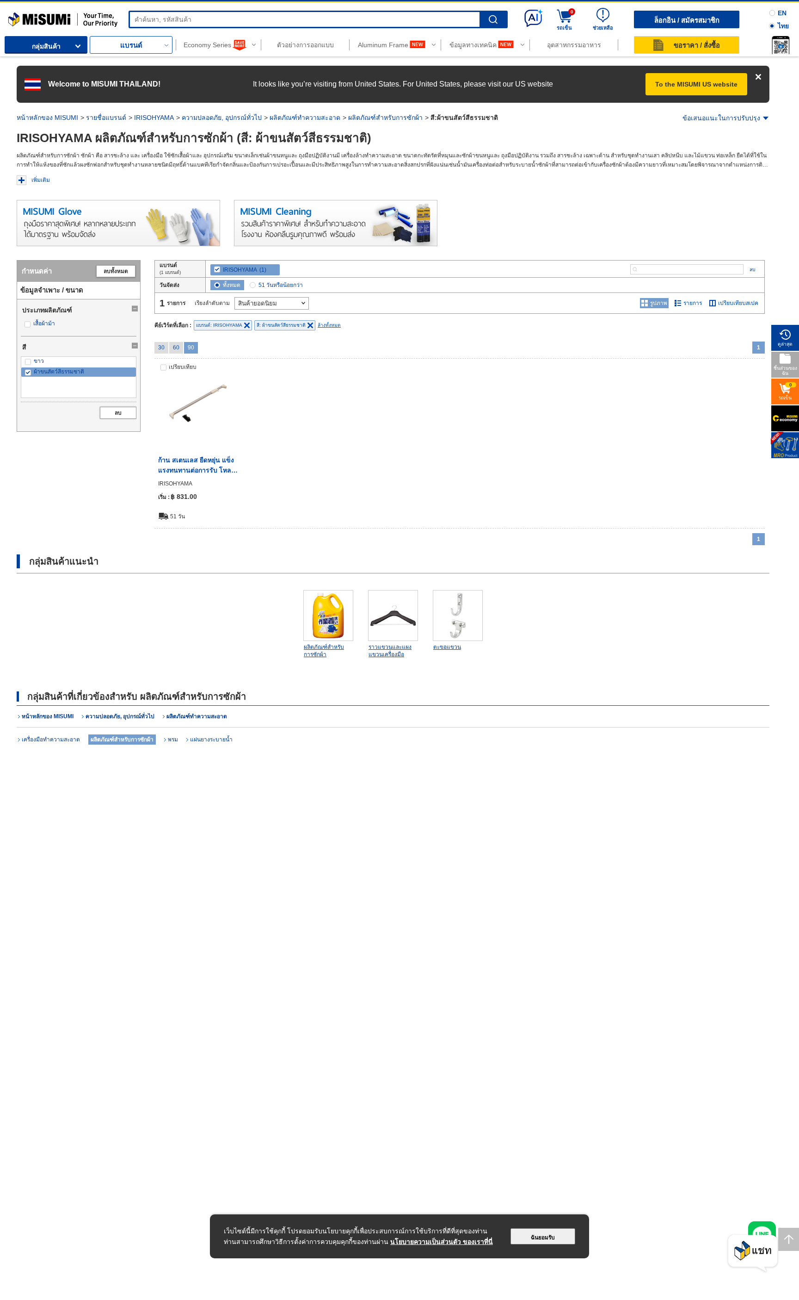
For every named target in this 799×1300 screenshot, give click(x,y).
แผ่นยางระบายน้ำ (211, 739)
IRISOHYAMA (154, 117)
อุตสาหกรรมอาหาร (574, 45)
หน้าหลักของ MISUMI (47, 117)
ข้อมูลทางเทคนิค (473, 45)
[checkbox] (78, 323)
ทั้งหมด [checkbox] (231, 285)
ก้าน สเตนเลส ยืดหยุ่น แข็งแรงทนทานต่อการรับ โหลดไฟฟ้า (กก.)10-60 (196, 466)
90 (191, 347)
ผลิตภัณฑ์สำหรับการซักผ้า (385, 117)
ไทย (783, 26)
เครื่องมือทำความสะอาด (51, 739)
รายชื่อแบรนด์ (106, 117)
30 (161, 347)
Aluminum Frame (383, 45)
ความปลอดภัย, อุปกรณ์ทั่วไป (222, 117)
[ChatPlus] (753, 1253)
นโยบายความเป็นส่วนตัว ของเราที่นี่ (441, 1241)
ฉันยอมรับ (543, 1237)
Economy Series (207, 45)
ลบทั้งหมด (116, 271)
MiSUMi (16, 16)
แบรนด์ (131, 45)
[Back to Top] (788, 1239)
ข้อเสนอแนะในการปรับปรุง (721, 118)
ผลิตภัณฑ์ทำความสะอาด (305, 117)
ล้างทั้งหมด (329, 325)
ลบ (118, 413)
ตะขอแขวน (447, 647)
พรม (173, 739)
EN (782, 13)
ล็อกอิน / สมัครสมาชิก (686, 20)
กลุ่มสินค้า (46, 46)
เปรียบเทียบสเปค (738, 303)
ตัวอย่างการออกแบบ (305, 45)
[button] (780, 45)
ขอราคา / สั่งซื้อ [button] (697, 45)
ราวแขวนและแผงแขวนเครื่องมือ (390, 651)
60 (176, 347)
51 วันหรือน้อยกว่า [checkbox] (280, 285)
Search (493, 20)
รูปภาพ (658, 303)
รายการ (692, 303)
